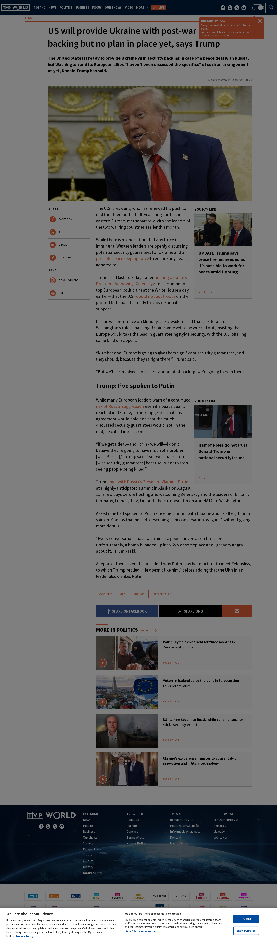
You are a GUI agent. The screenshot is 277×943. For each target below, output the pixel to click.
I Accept (246, 919)
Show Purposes (246, 930)
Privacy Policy (24, 936)
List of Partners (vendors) (141, 931)
